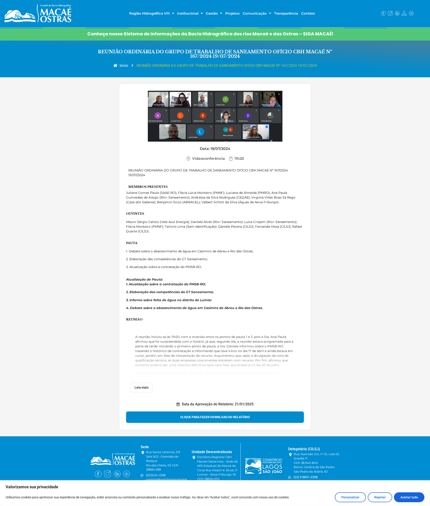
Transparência (286, 13)
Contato (308, 13)
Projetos (232, 13)
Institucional (187, 13)
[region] (215, 493)
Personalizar (350, 497)
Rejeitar (380, 497)
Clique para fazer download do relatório (215, 417)
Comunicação (255, 13)
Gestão (212, 13)
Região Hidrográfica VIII (149, 13)
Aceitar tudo (409, 497)
